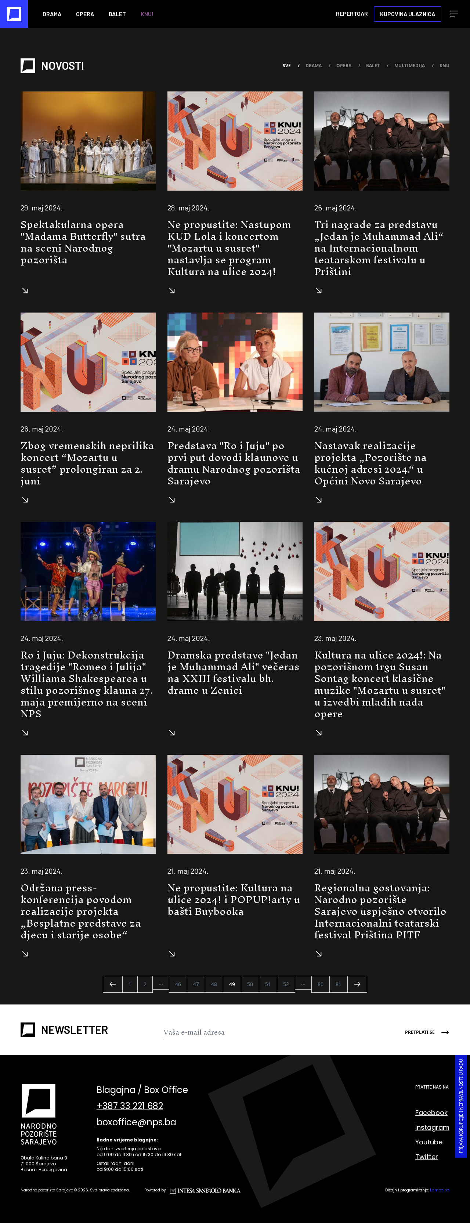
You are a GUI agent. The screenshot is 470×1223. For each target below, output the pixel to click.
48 (214, 984)
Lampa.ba (439, 1190)
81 (338, 984)
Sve (291, 66)
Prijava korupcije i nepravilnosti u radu (461, 1106)
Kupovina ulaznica (407, 13)
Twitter (426, 1156)
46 (178, 984)
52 (286, 984)
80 (320, 984)
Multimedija (414, 66)
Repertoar (352, 13)
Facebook (431, 1112)
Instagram (432, 1127)
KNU (444, 66)
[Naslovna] (14, 14)
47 (196, 984)
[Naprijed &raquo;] (357, 984)
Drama (52, 13)
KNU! (147, 13)
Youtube (428, 1142)
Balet (117, 13)
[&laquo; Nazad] (113, 984)
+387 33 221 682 (130, 1106)
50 (250, 984)
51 (268, 984)
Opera (85, 13)
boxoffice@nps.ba (136, 1122)
